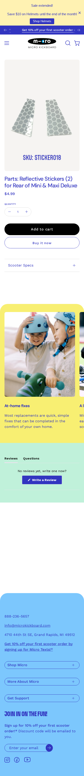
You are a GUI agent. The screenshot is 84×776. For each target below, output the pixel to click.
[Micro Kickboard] (42, 43)
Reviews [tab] (11, 459)
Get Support (18, 698)
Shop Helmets (42, 21)
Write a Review (46, 481)
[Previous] (5, 30)
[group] (42, 30)
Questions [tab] (31, 459)
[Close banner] (80, 13)
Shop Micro (17, 665)
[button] (67, 43)
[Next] (79, 30)
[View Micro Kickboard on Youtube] (27, 759)
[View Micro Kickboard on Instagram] (7, 759)
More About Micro (23, 681)
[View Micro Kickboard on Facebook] (16, 759)
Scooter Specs (20, 265)
